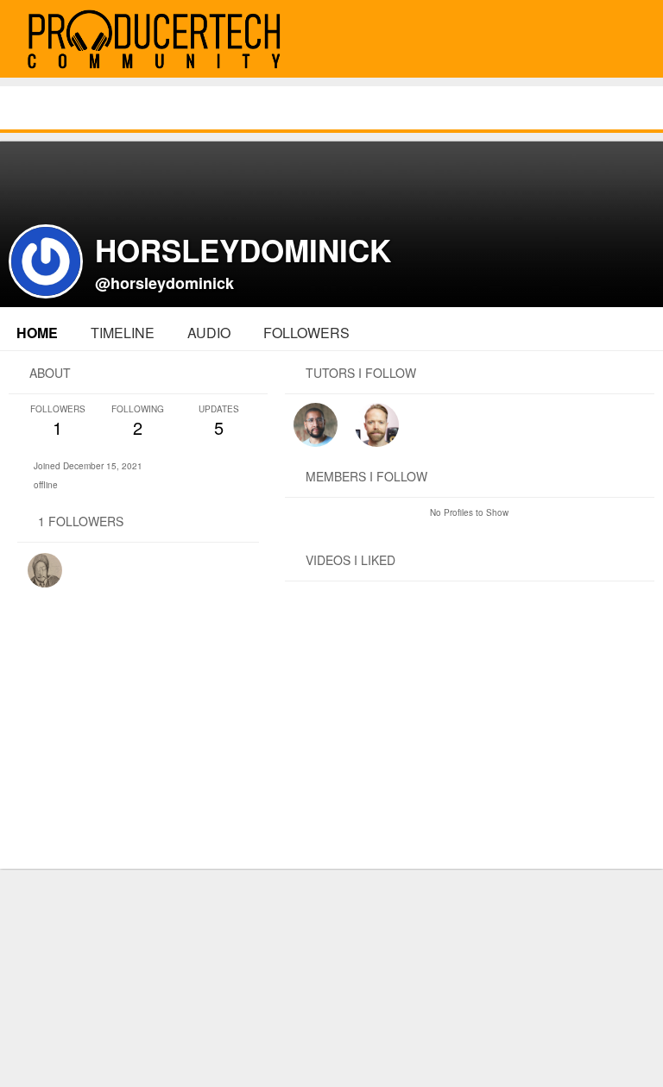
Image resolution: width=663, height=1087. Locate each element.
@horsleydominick (164, 283)
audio (208, 332)
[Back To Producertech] (630, 40)
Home (37, 332)
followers (306, 332)
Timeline (123, 332)
